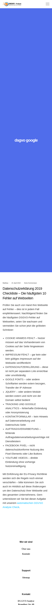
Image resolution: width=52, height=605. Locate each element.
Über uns (26, 549)
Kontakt (26, 554)
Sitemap (26, 577)
